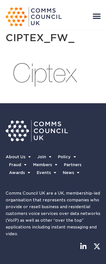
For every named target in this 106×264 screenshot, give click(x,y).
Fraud (15, 164)
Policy (64, 157)
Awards (17, 172)
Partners (72, 164)
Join (41, 157)
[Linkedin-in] (83, 246)
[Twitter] (96, 246)
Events (44, 172)
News (68, 172)
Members (42, 164)
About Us (15, 157)
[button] (96, 16)
